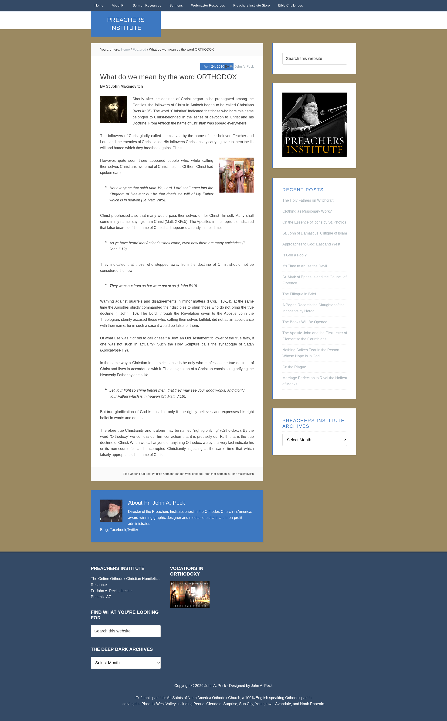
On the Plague (294, 367)
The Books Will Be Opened (304, 322)
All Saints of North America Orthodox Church (203, 698)
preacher (210, 474)
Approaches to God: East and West (311, 244)
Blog (104, 530)
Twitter (132, 530)
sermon (222, 474)
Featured (145, 474)
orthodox (197, 474)
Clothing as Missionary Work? (307, 211)
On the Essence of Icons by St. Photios (314, 222)
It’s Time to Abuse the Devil (304, 266)
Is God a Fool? (294, 255)
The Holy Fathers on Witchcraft (307, 200)
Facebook (118, 530)
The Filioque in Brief (299, 294)
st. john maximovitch (241, 474)
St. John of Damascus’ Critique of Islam (314, 233)
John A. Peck (262, 686)
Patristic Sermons (163, 474)
